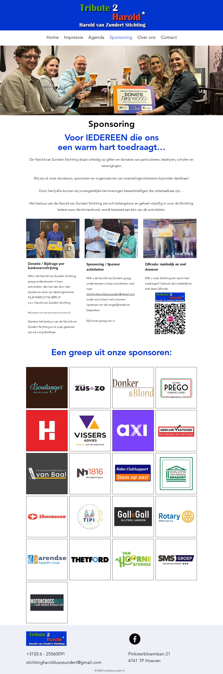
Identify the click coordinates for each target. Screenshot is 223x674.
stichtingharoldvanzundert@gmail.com (110, 294)
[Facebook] (135, 639)
